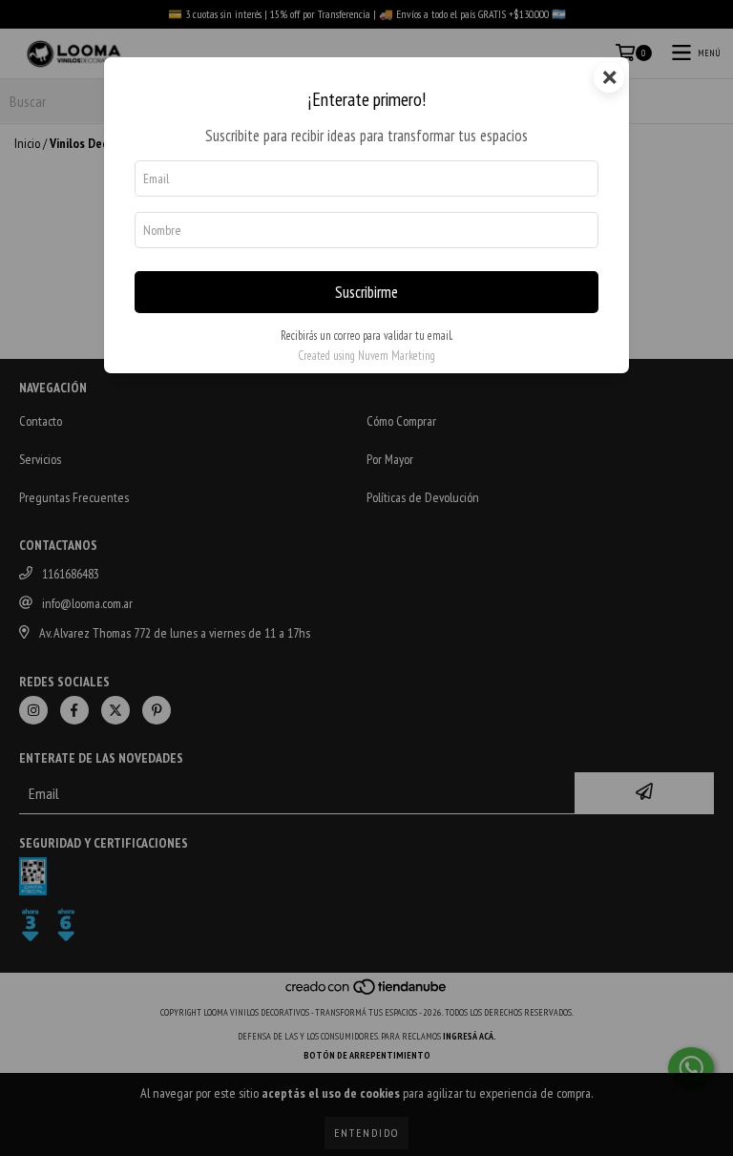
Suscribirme (366, 292)
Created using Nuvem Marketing (366, 355)
